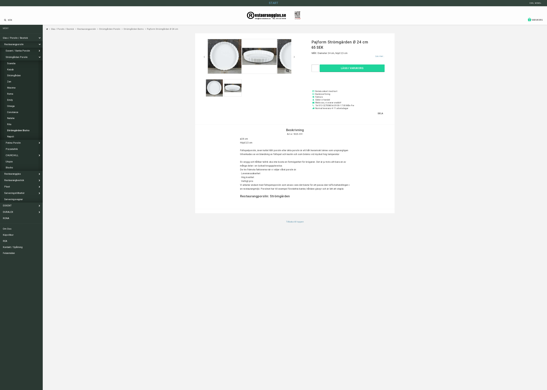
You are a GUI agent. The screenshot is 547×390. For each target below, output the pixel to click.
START (273, 3)
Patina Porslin (13, 142)
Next (294, 56)
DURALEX (8, 212)
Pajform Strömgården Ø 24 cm (162, 29)
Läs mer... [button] (380, 56)
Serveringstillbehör (14, 193)
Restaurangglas (12, 174)
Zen (9, 81)
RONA (6, 218)
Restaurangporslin (14, 44)
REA (5, 241)
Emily (10, 100)
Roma (10, 94)
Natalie (11, 118)
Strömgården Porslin (17, 57)
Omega (11, 106)
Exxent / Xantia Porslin (18, 50)
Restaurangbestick (14, 180)
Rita (9, 124)
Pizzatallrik (12, 149)
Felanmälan (9, 253)
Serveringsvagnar (13, 199)
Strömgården (14, 75)
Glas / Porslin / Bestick (15, 38)
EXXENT (7, 205)
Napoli (10, 136)
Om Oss (7, 228)
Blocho (9, 167)
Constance (12, 112)
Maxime (11, 87)
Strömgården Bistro (18, 130)
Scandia (11, 63)
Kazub (10, 69)
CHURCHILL (12, 155)
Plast (7, 186)
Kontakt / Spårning (13, 247)
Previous (204, 56)
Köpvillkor (8, 235)
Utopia (9, 161)
